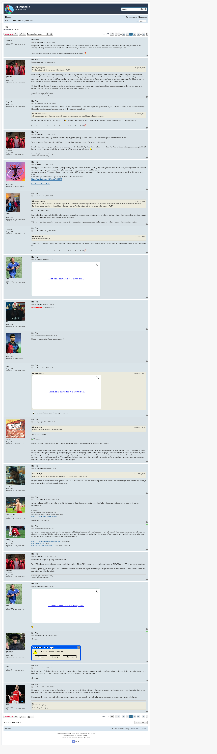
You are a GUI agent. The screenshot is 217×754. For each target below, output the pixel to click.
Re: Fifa (35, 39)
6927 (11, 324)
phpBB (72, 733)
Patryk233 (9, 40)
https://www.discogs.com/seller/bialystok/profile (45, 541)
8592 (11, 356)
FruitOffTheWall (10, 514)
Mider (7, 366)
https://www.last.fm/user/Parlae (40, 184)
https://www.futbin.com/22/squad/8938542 (46, 179)
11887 (11, 655)
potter (7, 278)
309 (11, 441)
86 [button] (124, 34)
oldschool (9, 76)
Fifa (6, 26)
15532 (12, 281)
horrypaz (8, 539)
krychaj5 (8, 439)
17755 (12, 80)
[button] (112, 34)
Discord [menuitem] (77, 741)
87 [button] (127, 34)
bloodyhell (9, 486)
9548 (11, 217)
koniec (8, 213)
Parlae (8, 182)
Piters (7, 704)
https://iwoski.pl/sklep (37, 543)
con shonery (15, 29)
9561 (11, 517)
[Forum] (9, 9)
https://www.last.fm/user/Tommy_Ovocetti (44, 516)
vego (7, 666)
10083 (12, 184)
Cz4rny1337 (9, 651)
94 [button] (144, 34)
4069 (11, 369)
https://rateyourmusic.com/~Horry (41, 545)
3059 (11, 488)
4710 (11, 543)
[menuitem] (142, 17)
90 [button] (138, 34)
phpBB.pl (85, 735)
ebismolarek (9, 354)
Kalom (8, 322)
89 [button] (134, 34)
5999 (11, 707)
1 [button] (118, 34)
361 (11, 669)
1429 (11, 43)
